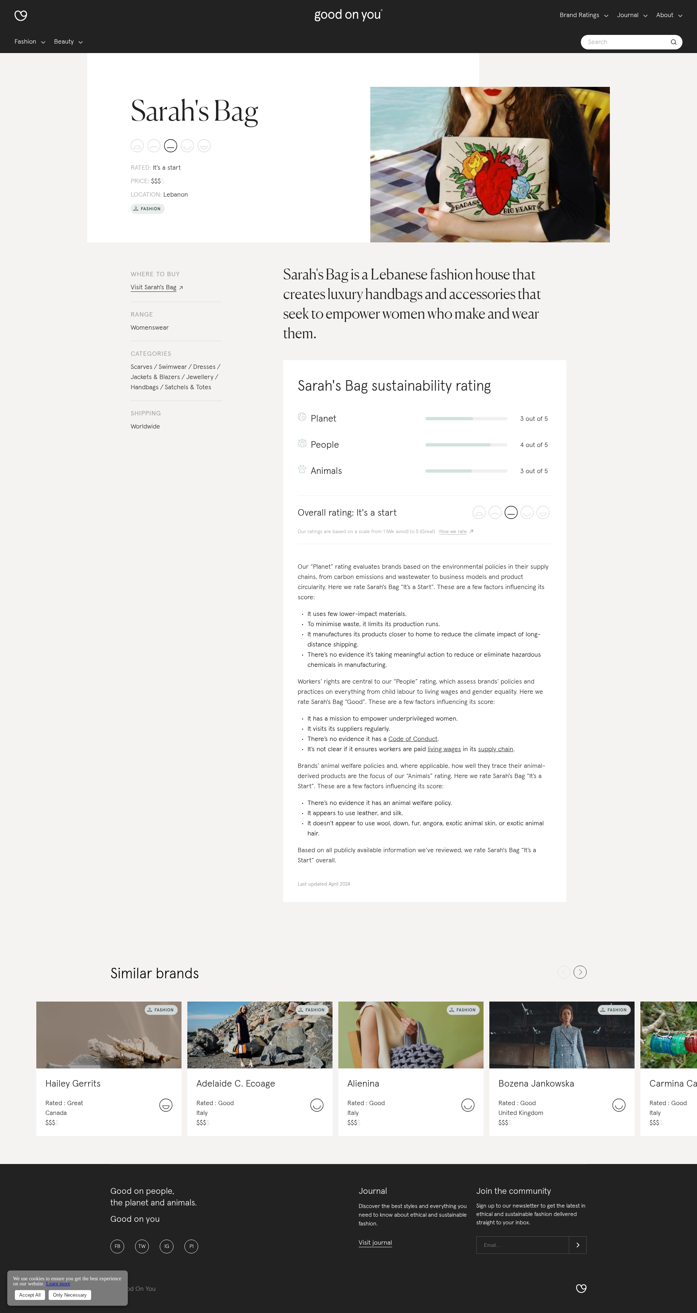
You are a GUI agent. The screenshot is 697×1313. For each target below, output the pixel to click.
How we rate (453, 531)
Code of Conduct (412, 739)
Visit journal (375, 1243)
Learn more (58, 1283)
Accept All (30, 1295)
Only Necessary (70, 1295)
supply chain (495, 749)
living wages (444, 749)
